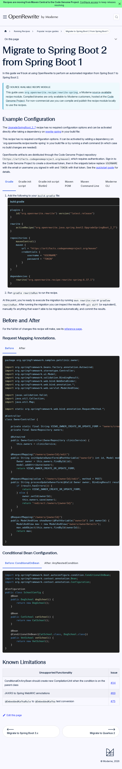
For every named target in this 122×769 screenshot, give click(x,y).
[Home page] (6, 31)
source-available (101, 92)
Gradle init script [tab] (24, 183)
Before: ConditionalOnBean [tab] (22, 563)
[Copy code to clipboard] (115, 209)
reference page (73, 328)
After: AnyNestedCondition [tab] (61, 563)
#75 (113, 701)
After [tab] (22, 348)
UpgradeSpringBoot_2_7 (22, 127)
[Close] (119, 4)
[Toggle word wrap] (109, 209)
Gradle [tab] (9, 181)
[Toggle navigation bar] (5, 17)
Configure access (89, 2)
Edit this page (14, 715)
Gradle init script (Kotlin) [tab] (48, 183)
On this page (12, 39)
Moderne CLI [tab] (111, 183)
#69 (113, 693)
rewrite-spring (53, 131)
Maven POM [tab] (69, 183)
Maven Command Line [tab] (90, 183)
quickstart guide (105, 167)
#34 (113, 682)
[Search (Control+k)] (116, 17)
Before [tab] (9, 348)
